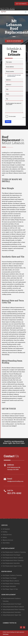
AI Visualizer (6, 529)
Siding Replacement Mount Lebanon (13, 606)
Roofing (5, 532)
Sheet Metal (6, 543)
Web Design (5, 634)
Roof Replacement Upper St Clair (12, 566)
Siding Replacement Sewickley (12, 612)
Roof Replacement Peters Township (13, 560)
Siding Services (7, 534)
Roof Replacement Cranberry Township (14, 552)
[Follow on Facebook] (21, 627)
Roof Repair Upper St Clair (10, 589)
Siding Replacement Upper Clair (12, 615)
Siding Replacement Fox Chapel (12, 604)
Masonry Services (8, 540)
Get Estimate (21, 4)
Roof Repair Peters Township (11, 583)
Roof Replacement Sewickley (11, 563)
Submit (8, 121)
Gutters (5, 537)
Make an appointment (14, 41)
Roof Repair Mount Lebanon (11, 581)
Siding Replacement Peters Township (13, 609)
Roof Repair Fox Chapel (9, 578)
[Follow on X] (24, 627)
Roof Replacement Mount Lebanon (13, 557)
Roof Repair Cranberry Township (12, 575)
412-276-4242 (14, 493)
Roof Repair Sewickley (9, 586)
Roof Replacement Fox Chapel (11, 555)
